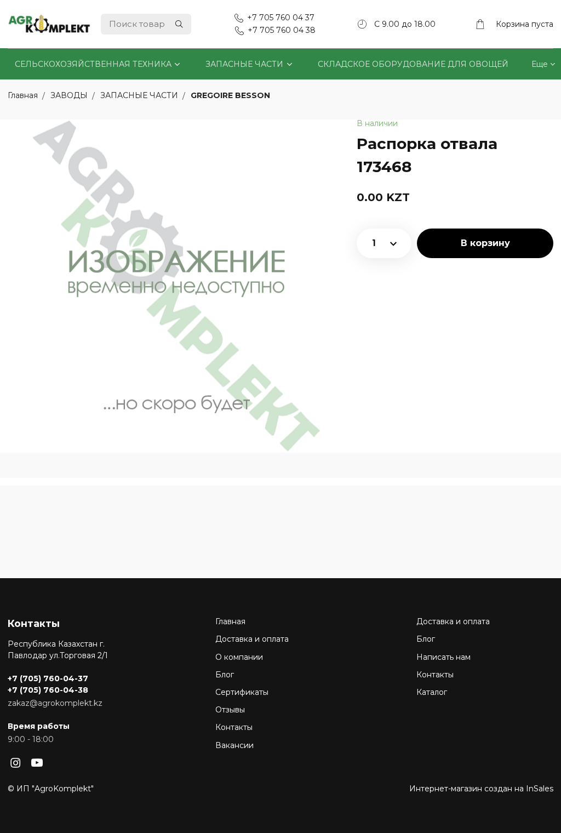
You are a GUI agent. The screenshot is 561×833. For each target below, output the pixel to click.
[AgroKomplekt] (49, 24)
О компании (239, 657)
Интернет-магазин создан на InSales (481, 789)
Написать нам (443, 657)
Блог (224, 675)
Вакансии (234, 745)
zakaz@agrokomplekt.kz (55, 703)
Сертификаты (241, 692)
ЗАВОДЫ (70, 96)
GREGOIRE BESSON (230, 96)
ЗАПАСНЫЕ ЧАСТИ (244, 64)
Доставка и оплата (252, 639)
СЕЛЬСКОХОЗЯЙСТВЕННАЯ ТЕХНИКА (93, 64)
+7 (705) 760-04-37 (48, 678)
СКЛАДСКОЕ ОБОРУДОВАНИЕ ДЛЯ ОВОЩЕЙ (413, 64)
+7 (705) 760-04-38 (48, 690)
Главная (230, 621)
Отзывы (230, 710)
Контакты (234, 727)
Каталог (431, 692)
